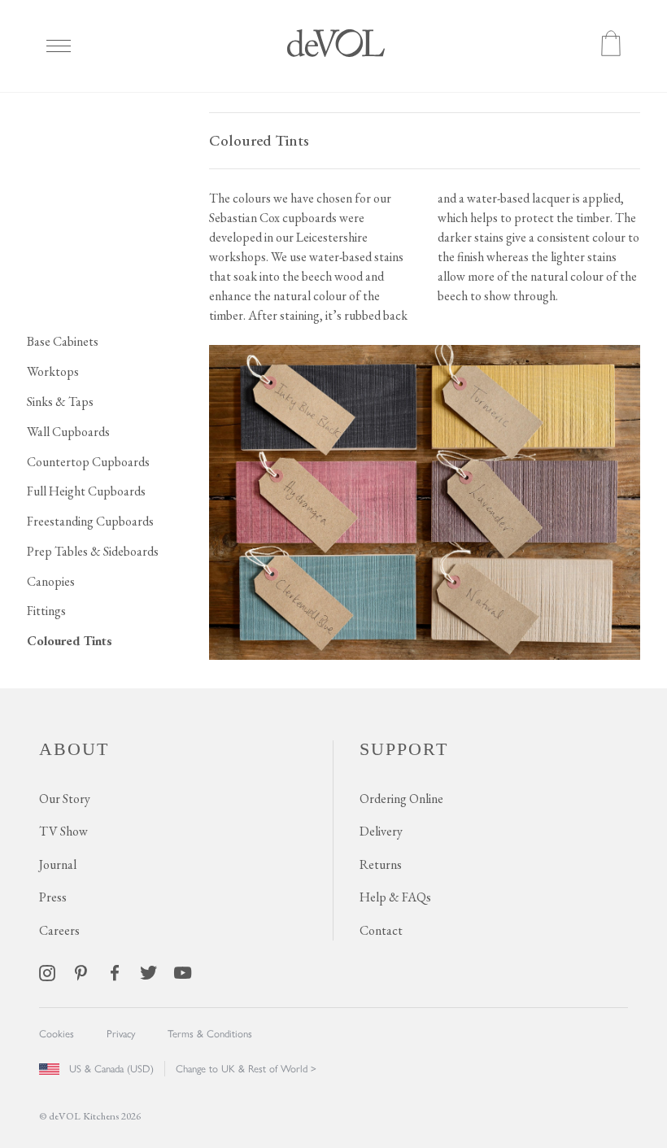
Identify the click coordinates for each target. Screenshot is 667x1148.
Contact (381, 930)
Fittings (46, 610)
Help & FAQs (395, 897)
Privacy (121, 1034)
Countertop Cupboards (88, 461)
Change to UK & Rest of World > (246, 1069)
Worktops (53, 371)
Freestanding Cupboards (90, 521)
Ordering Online (401, 798)
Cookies (56, 1034)
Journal (57, 864)
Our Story (64, 798)
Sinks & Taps (60, 401)
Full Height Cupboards (86, 491)
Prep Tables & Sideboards (93, 551)
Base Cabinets (62, 341)
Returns (381, 864)
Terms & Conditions (210, 1034)
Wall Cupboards (68, 431)
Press (53, 897)
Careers (59, 930)
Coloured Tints (69, 640)
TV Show (63, 831)
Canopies (51, 581)
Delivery (381, 831)
